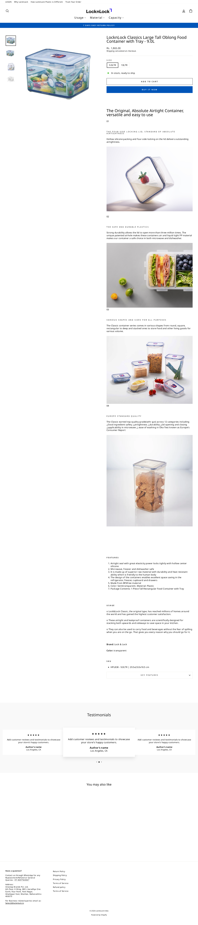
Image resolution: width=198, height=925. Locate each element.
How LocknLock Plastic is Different (47, 2)
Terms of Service (60, 883)
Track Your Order (73, 2)
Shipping (110, 51)
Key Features (149, 675)
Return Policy (59, 871)
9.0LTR (112, 65)
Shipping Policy (60, 875)
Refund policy (59, 887)
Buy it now (149, 89)
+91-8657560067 (21, 880)
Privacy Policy (59, 879)
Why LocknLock (21, 2)
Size (109, 60)
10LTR (124, 65)
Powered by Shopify (99, 915)
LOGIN (8, 2)
